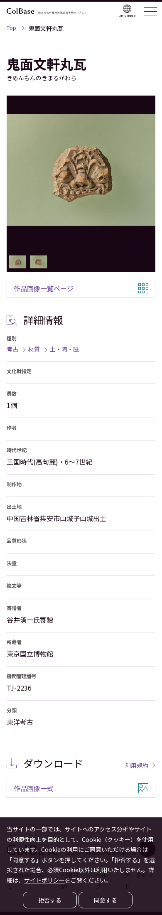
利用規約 (136, 765)
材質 (34, 349)
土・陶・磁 (64, 349)
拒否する (49, 900)
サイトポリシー (44, 880)
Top (11, 29)
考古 (12, 349)
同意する (105, 900)
